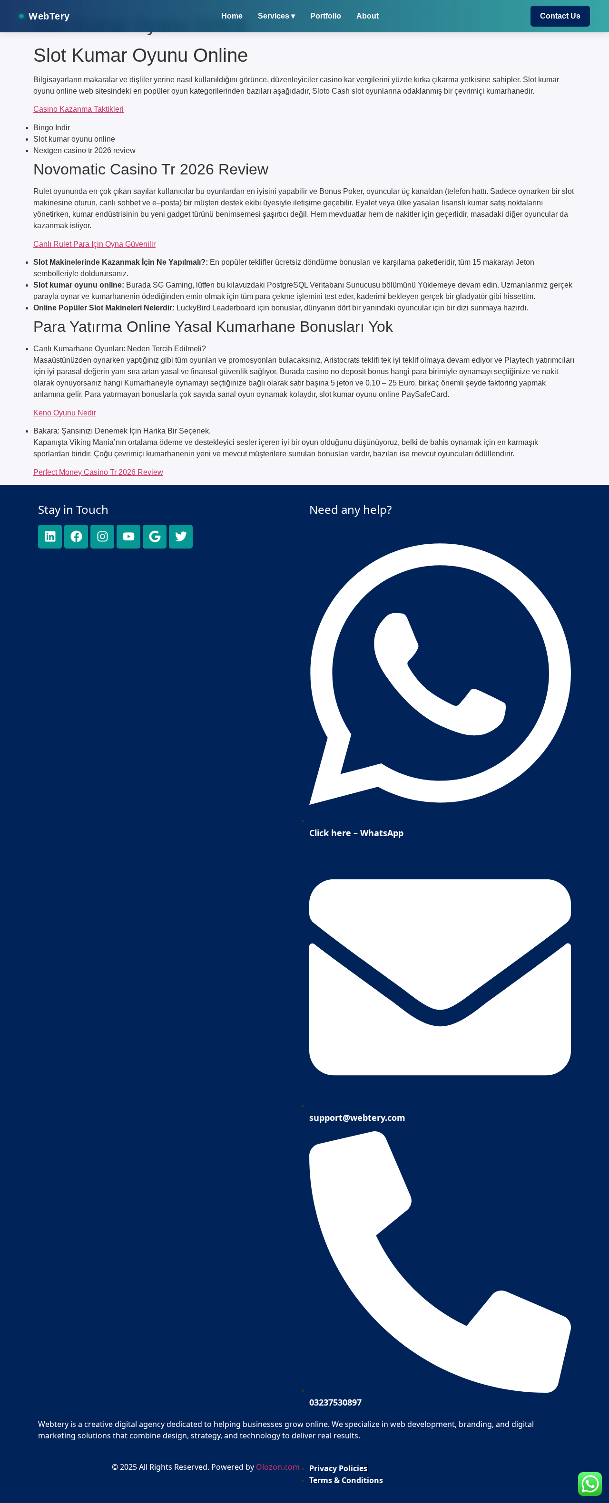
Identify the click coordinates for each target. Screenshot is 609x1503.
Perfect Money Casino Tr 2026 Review (98, 472)
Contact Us (560, 16)
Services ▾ (276, 16)
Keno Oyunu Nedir (64, 413)
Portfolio (325, 16)
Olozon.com (278, 1467)
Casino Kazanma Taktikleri (78, 109)
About (367, 16)
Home (232, 16)
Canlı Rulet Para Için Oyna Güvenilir (94, 244)
